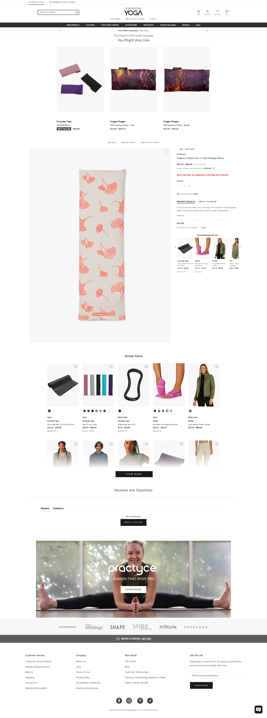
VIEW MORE (134, 474)
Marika (214, 261)
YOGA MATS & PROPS (110, 25)
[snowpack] (155, 411)
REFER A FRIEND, (136, 638)
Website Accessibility (36, 688)
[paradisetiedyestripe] (167, 411)
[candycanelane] (159, 411)
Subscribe (201, 685)
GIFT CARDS (115, 19)
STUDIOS (153, 19)
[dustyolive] (190, 411)
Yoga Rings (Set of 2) (126, 423)
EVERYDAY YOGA (36, 2)
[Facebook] (119, 700)
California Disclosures (87, 688)
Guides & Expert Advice (37, 666)
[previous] (60, 30)
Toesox (197, 261)
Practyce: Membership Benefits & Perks (145, 677)
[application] (258, 709)
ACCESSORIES (131, 25)
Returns (29, 672)
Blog (127, 666)
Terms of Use (83, 672)
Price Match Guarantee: (133, 31)
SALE (198, 25)
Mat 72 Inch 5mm (90, 423)
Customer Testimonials (136, 672)
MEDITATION (149, 25)
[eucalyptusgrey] (96, 411)
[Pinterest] (140, 700)
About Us (81, 661)
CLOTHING (90, 25)
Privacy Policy (83, 677)
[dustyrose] (100, 411)
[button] (182, 272)
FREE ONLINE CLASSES (134, 19)
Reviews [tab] (45, 509)
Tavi (231, 261)
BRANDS (186, 25)
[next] (207, 30)
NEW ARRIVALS (73, 25)
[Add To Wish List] (167, 151)
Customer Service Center (38, 661)
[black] (49, 411)
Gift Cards (130, 661)
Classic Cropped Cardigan (235, 265)
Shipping (29, 677)
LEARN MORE (133, 589)
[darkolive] (104, 411)
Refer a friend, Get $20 (136, 682)
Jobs (78, 666)
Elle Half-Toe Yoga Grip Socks (201, 265)
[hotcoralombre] (171, 411)
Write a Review (135, 523)
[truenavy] (88, 411)
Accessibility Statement (88, 682)
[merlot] (84, 411)
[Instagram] (129, 700)
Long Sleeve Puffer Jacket (218, 265)
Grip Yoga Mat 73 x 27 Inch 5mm (185, 265)
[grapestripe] (163, 411)
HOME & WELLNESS (168, 25)
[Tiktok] (150, 700)
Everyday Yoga (183, 261)
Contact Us (31, 682)
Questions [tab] (58, 509)
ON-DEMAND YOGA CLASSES (62, 2)
